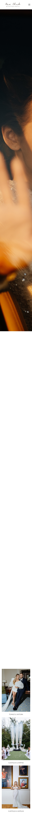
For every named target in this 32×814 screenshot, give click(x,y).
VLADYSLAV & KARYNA (16, 763)
